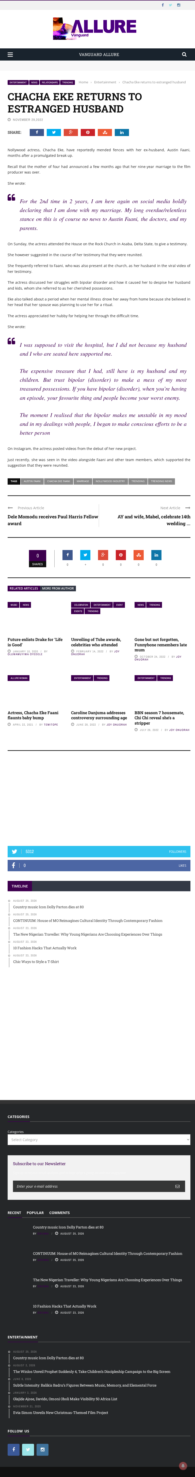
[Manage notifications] (183, 1466)
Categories (16, 1131)
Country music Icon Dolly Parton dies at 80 (41, 63)
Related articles (24, 588)
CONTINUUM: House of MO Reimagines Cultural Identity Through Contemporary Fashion (78, 68)
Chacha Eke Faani (58, 481)
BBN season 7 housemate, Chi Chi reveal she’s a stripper (159, 718)
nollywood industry (110, 481)
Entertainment (18, 82)
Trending (67, 82)
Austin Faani (32, 481)
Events (78, 611)
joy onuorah (117, 724)
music (14, 605)
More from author (58, 588)
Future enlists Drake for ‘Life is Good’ (35, 642)
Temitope (51, 724)
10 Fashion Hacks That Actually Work (64, 1306)
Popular (35, 1212)
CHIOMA (43, 1233)
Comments (59, 1212)
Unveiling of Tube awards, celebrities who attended (96, 642)
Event (119, 605)
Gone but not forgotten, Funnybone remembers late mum (161, 645)
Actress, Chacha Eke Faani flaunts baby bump (33, 715)
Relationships (50, 82)
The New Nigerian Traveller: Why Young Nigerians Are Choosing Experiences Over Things (107, 1279)
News (34, 82)
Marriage (83, 481)
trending (138, 481)
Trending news (161, 481)
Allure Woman (19, 678)
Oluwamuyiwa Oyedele (25, 654)
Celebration (81, 605)
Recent (14, 1212)
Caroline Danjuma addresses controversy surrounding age (99, 715)
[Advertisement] (99, 800)
